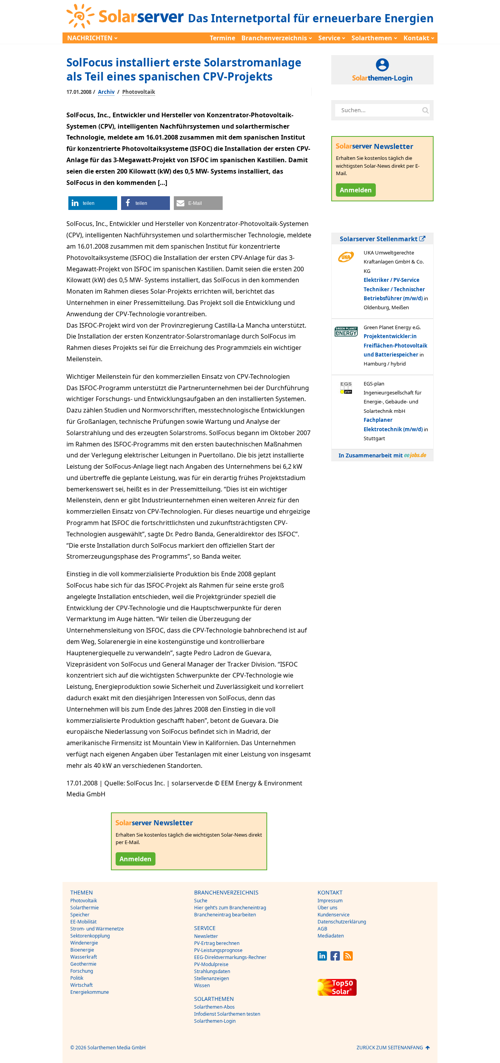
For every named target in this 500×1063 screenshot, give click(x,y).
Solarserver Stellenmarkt (379, 239)
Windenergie (84, 942)
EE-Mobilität (83, 921)
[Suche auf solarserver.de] (425, 110)
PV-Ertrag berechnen (216, 943)
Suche (200, 900)
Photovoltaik (138, 91)
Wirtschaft (81, 985)
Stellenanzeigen (211, 978)
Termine (222, 38)
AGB (322, 928)
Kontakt (416, 38)
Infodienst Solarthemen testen (227, 1014)
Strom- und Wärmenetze (97, 928)
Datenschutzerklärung (342, 921)
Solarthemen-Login (215, 1021)
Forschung (81, 971)
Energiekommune (89, 992)
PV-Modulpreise (211, 964)
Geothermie (83, 964)
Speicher (79, 914)
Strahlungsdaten (212, 971)
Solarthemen (372, 38)
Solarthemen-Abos (214, 1007)
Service (329, 38)
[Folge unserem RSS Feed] (348, 958)
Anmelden (136, 859)
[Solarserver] (125, 16)
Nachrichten (89, 38)
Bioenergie (82, 949)
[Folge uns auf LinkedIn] (322, 958)
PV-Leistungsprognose (218, 950)
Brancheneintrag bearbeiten (225, 914)
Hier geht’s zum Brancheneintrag (230, 907)
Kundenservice (334, 914)
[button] (92, 203)
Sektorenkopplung (90, 935)
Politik (76, 978)
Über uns (328, 907)
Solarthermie (84, 907)
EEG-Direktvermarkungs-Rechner (230, 957)
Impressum (330, 900)
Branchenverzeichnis (274, 38)
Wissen (202, 985)
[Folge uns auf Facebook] (335, 958)
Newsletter (206, 936)
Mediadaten (331, 935)
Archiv (106, 91)
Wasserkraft (83, 957)
